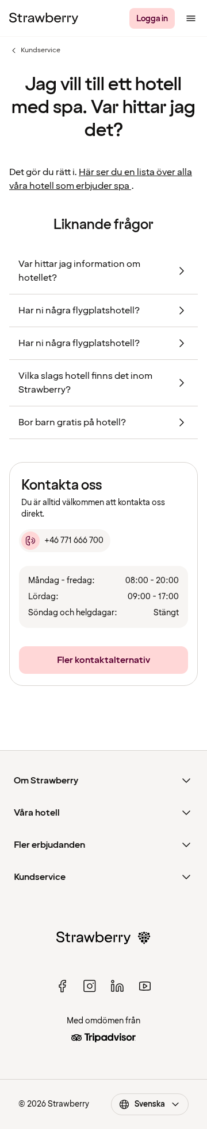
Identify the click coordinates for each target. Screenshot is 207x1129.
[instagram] (90, 986)
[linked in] (117, 986)
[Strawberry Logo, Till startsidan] (43, 18)
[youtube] (145, 986)
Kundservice (34, 50)
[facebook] (62, 986)
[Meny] (190, 18)
